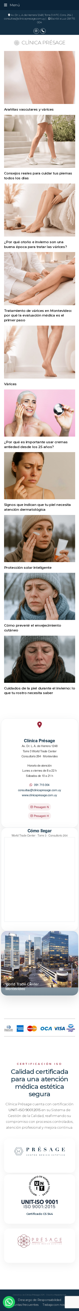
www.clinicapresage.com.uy (39, 795)
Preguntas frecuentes (22, 1305)
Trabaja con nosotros (57, 1305)
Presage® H (41, 816)
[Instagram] (36, 31)
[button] (12, 5)
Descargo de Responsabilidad (39, 1300)
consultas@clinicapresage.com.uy (39, 790)
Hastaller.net (60, 1294)
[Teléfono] (43, 31)
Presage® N (41, 807)
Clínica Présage (43, 43)
